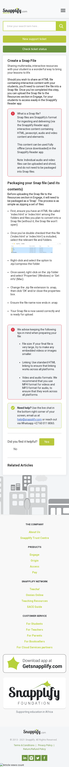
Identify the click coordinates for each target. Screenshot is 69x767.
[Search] (61, 26)
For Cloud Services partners (35, 647)
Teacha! (35, 589)
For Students (34, 623)
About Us (34, 532)
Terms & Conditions (24, 745)
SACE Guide (34, 606)
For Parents (34, 635)
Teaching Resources (34, 600)
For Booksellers (34, 641)
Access (34, 566)
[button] (63, 11)
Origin (35, 560)
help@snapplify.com (29, 419)
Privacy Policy (45, 745)
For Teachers (34, 629)
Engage (34, 554)
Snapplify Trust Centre (34, 537)
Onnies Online (34, 595)
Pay (34, 572)
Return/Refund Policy (34, 749)
